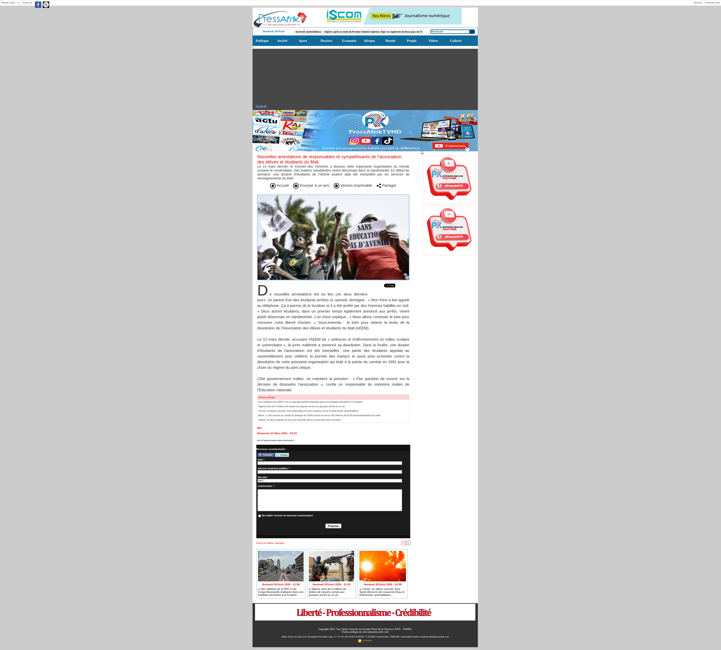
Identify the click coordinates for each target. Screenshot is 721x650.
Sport (303, 41)
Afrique (369, 41)
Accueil (282, 185)
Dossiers (327, 41)
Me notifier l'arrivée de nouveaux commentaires (287, 515)
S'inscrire (698, 2)
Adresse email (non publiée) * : (274, 468)
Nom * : (261, 459)
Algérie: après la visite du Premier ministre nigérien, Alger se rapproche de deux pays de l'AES (335, 32)
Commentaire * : (266, 486)
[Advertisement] (366, 75)
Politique (262, 41)
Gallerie (456, 41)
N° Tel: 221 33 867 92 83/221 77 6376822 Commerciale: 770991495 (369, 637)
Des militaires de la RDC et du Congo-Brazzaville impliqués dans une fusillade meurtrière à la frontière (310, 402)
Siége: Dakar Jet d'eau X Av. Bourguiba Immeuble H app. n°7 (309, 637)
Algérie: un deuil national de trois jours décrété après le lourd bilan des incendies (299, 420)
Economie (349, 41)
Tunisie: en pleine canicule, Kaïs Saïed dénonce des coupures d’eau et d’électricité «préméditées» (308, 411)
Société (282, 41)
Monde (390, 41)
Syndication (367, 640)
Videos (433, 41)
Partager (389, 185)
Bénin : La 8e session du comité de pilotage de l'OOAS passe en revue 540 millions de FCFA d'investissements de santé (319, 415)
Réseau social (8, 2)
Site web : (263, 477)
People (411, 41)
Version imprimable (355, 185)
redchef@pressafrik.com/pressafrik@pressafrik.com (425, 637)
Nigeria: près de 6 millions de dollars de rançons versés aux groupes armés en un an (301, 406)
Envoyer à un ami (314, 185)
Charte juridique (350, 632)
